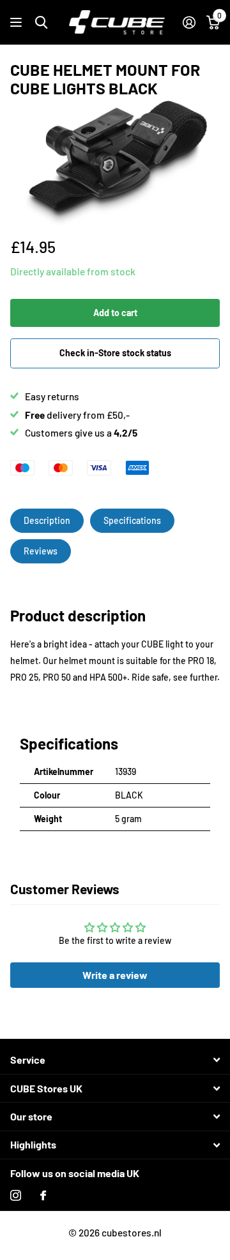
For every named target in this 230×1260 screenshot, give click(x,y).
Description (47, 520)
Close (115, 1060)
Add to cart (115, 312)
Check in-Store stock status (115, 352)
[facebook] (43, 1195)
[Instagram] (15, 1195)
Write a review (115, 975)
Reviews (40, 551)
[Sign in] (188, 22)
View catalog (17, 22)
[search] (41, 22)
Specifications (132, 520)
